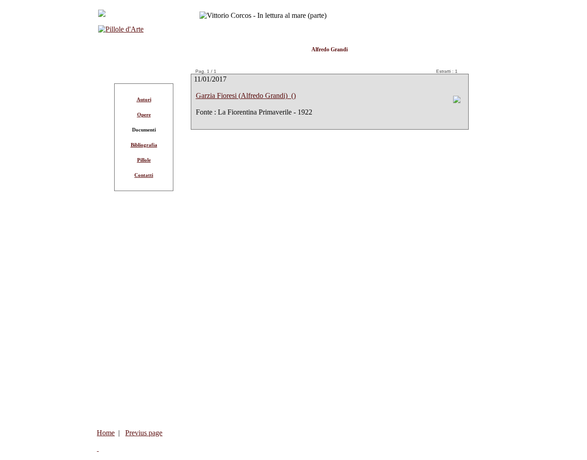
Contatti (143, 175)
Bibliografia (144, 145)
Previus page (143, 433)
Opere (144, 114)
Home (106, 433)
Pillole (144, 160)
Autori (144, 99)
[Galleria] (456, 100)
